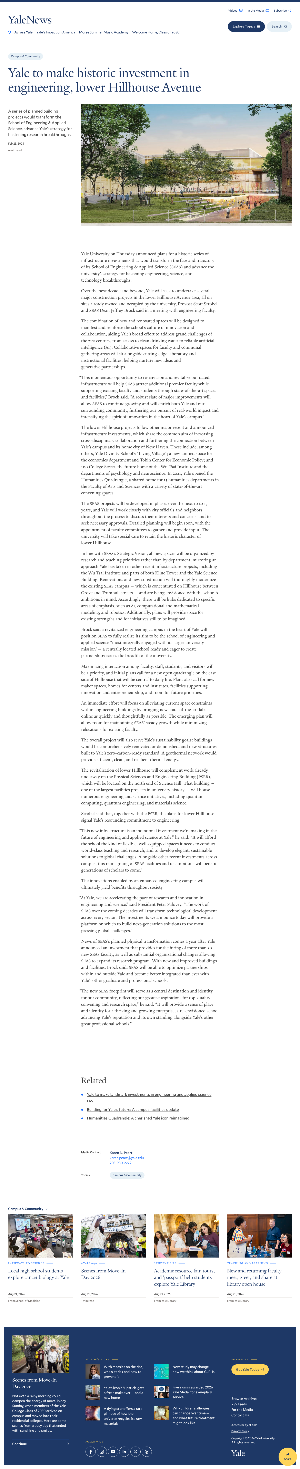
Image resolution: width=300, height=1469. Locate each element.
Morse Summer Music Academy (103, 32)
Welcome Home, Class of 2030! (156, 32)
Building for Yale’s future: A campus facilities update (133, 1109)
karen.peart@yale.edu (127, 1157)
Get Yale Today (247, 1369)
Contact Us (240, 1415)
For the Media (242, 1409)
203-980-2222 (121, 1162)
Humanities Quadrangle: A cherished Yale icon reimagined (138, 1118)
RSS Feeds (239, 1404)
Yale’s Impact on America (55, 32)
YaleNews (30, 20)
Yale (238, 1454)
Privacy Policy (240, 1431)
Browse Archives (244, 1398)
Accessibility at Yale (244, 1425)
